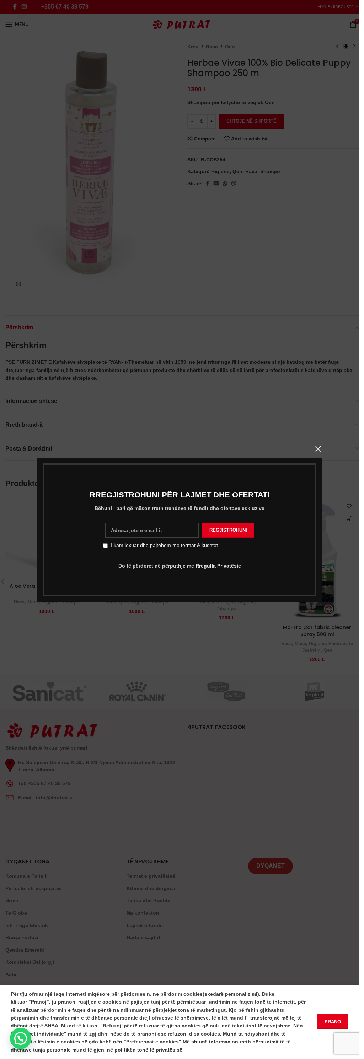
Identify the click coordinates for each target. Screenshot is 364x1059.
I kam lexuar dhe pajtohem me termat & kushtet (164, 545)
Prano (333, 1022)
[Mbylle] (318, 449)
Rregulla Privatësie (218, 565)
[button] (20, 1038)
